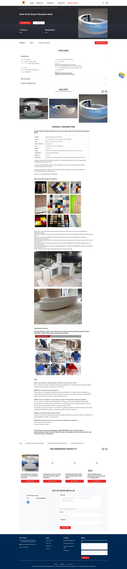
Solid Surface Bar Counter (68, 543)
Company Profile (49, 540)
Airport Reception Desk (34, 8)
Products (26, 8)
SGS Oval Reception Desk (77, 443)
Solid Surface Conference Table (68, 547)
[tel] (32, 502)
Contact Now (65, 527)
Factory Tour (48, 543)
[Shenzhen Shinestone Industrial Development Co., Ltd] (23, 2)
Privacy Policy (70, 564)
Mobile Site (62, 564)
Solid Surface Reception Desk (69, 540)
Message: (62, 495)
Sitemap (55, 564)
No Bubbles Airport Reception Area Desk (57, 443)
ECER (94, 566)
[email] (28, 502)
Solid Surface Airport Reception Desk (34, 443)
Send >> (85, 557)
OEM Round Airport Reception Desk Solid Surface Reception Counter (74, 475)
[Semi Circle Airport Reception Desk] (93, 23)
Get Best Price (25, 23)
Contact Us (48, 548)
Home (20, 8)
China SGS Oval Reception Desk (38, 566)
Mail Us (39, 23)
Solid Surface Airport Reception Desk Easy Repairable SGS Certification (96, 475)
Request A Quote (101, 42)
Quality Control (49, 545)
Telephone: (63, 519)
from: (61, 512)
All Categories (66, 550)
